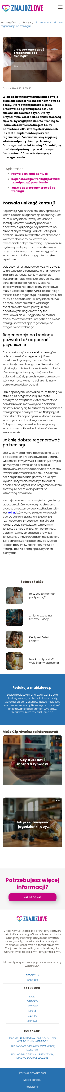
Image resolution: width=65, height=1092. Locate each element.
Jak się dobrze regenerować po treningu (33, 189)
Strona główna (10, 22)
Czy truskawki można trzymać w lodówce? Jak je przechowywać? (32, 762)
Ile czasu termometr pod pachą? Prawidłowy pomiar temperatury (42, 595)
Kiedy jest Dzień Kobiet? (39, 639)
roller (11, 513)
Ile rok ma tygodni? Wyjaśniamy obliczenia (44, 661)
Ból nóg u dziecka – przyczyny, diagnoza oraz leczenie (32, 1056)
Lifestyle (27, 22)
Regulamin (32, 1087)
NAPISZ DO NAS (33, 897)
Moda (32, 1011)
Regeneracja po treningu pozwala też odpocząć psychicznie (35, 180)
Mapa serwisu (32, 1080)
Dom (32, 996)
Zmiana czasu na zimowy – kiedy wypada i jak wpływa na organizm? (42, 617)
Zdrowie (32, 1021)
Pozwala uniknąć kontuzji (29, 174)
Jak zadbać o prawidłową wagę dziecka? (32, 1047)
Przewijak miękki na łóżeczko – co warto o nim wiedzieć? (32, 1039)
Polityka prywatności (32, 1073)
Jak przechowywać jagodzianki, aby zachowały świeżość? (32, 824)
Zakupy (32, 1016)
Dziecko (32, 1001)
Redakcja (32, 975)
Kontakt (32, 980)
